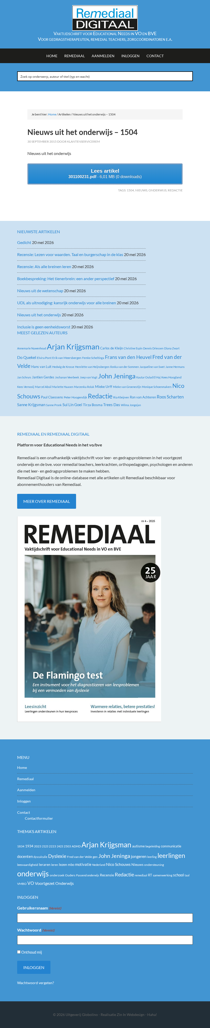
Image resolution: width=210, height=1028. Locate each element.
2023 (37, 846)
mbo (71, 865)
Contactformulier (39, 818)
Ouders (70, 875)
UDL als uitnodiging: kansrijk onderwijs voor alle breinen (66, 302)
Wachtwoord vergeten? (35, 983)
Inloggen (24, 801)
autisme (138, 846)
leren (54, 865)
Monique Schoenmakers (157, 386)
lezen (63, 865)
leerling (152, 856)
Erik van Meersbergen (66, 358)
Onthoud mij (31, 952)
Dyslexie (57, 856)
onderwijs (157, 190)
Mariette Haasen (62, 386)
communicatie (171, 846)
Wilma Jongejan (131, 405)
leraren (44, 864)
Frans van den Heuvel (128, 357)
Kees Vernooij (25, 386)
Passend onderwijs (87, 875)
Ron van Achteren (143, 397)
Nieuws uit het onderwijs (39, 314)
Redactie (175, 190)
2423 (60, 846)
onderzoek (57, 875)
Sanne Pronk (54, 405)
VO (30, 883)
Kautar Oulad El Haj (148, 377)
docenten (25, 856)
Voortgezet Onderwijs (54, 883)
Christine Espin (133, 348)
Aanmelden (26, 790)
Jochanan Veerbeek (67, 377)
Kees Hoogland (171, 377)
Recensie (107, 875)
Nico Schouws (118, 864)
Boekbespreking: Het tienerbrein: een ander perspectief (65, 278)
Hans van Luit (41, 367)
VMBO (22, 883)
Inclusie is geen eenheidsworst (43, 326)
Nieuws (141, 190)
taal (187, 875)
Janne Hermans (175, 366)
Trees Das (111, 404)
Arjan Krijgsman (73, 346)
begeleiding (152, 846)
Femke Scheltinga (93, 357)
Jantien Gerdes (43, 377)
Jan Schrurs (24, 377)
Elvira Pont (44, 358)
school (178, 875)
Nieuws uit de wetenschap (40, 290)
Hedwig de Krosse (63, 366)
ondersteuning (154, 865)
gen (95, 856)
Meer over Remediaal (46, 501)
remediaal (141, 875)
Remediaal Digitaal (105, 18)
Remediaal (25, 779)
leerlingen (171, 855)
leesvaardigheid (27, 864)
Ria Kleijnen (121, 397)
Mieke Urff (103, 386)
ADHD (76, 846)
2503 (67, 846)
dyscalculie (40, 856)
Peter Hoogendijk (75, 397)
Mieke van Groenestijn (127, 386)
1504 (130, 190)
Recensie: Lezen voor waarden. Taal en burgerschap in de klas (70, 254)
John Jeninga (116, 376)
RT (150, 875)
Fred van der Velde (79, 857)
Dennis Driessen (153, 348)
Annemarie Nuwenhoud (31, 348)
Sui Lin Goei (72, 404)
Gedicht (24, 242)
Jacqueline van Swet (152, 366)
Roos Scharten (170, 396)
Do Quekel (26, 357)
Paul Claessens (52, 397)
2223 (52, 846)
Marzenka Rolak (84, 386)
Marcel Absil (43, 387)
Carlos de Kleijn (111, 348)
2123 (45, 846)
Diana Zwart (172, 348)
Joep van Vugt (88, 377)
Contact (23, 812)
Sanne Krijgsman (31, 404)
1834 (20, 846)
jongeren (138, 856)
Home (22, 767)
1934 (29, 846)
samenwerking (162, 875)
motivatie (83, 864)
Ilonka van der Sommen (124, 366)
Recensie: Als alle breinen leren (44, 266)
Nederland (98, 864)
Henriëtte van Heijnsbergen (92, 366)
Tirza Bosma (92, 405)
